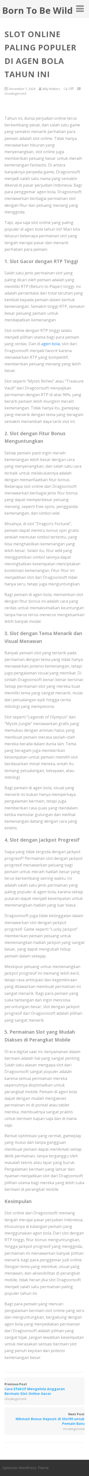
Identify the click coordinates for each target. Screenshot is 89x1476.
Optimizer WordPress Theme (25, 1467)
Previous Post (34, 1389)
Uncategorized (15, 93)
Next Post (50, 1419)
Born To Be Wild (37, 10)
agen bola (50, 343)
